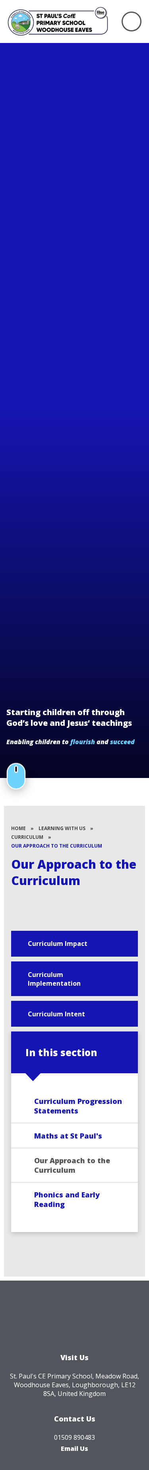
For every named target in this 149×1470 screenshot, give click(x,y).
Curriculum (27, 837)
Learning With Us (62, 828)
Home (18, 828)
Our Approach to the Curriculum (56, 845)
